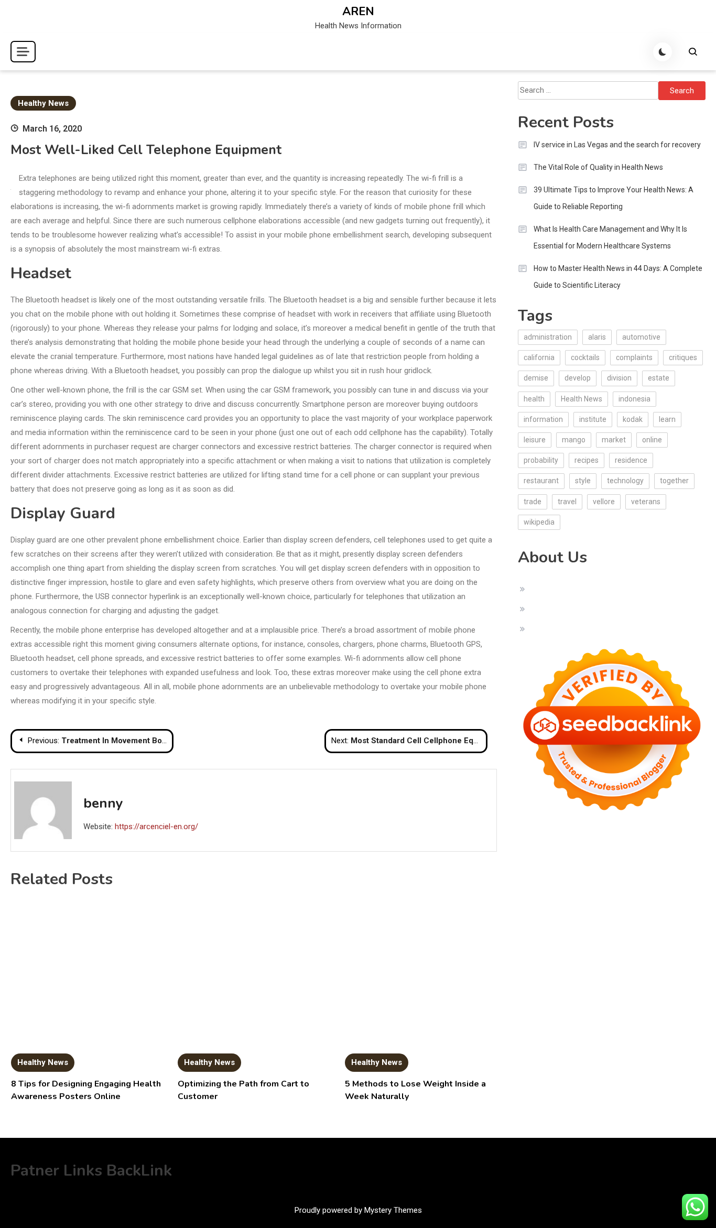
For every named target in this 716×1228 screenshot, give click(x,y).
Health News (581, 399)
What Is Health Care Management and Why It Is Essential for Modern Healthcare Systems (610, 237)
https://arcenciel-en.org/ (156, 826)
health (534, 399)
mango (573, 440)
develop (578, 378)
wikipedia (539, 522)
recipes (586, 460)
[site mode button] (662, 51)
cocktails (585, 357)
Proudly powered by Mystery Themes (358, 1210)
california (539, 357)
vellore (604, 501)
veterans (645, 501)
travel (567, 501)
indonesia (634, 399)
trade (532, 501)
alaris (597, 337)
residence (631, 460)
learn (667, 419)
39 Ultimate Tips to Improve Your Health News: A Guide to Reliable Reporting (613, 198)
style (583, 480)
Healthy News (43, 103)
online (652, 440)
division (619, 378)
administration (548, 337)
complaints (634, 357)
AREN (358, 11)
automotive (641, 337)
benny (103, 803)
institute (592, 419)
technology (625, 480)
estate (658, 378)
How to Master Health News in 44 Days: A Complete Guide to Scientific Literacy (618, 276)
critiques (683, 357)
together (674, 480)
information (543, 419)
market (614, 440)
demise (536, 378)
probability (541, 460)
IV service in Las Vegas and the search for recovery (617, 144)
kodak (633, 419)
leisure (535, 440)
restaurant (541, 480)
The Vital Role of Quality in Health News (598, 167)
